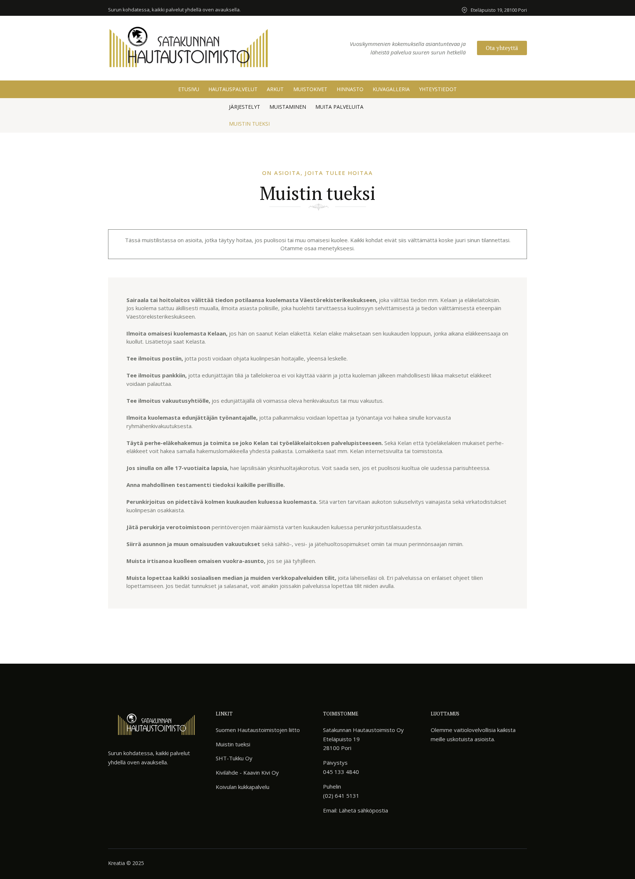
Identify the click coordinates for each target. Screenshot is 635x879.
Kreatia (116, 863)
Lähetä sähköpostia (363, 810)
